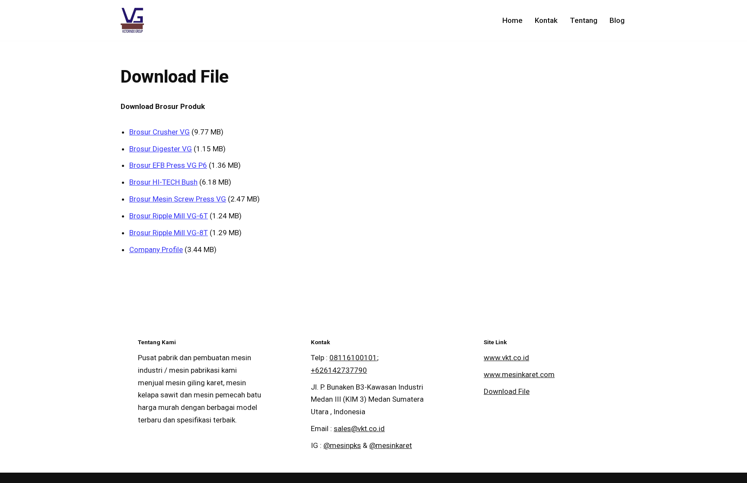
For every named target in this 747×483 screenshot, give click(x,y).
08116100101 (353, 357)
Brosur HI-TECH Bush (163, 182)
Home (512, 20)
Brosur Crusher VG (159, 132)
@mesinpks (342, 445)
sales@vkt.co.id (359, 428)
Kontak (546, 20)
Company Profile (156, 249)
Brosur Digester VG (160, 148)
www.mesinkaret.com (519, 374)
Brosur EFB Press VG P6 (168, 165)
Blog (617, 20)
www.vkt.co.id (506, 357)
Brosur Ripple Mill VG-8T (168, 232)
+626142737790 (339, 370)
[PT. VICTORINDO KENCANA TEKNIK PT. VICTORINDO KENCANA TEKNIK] (132, 20)
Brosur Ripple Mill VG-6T (168, 215)
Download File (507, 391)
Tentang (583, 20)
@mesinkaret (390, 445)
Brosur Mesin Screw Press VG (177, 199)
